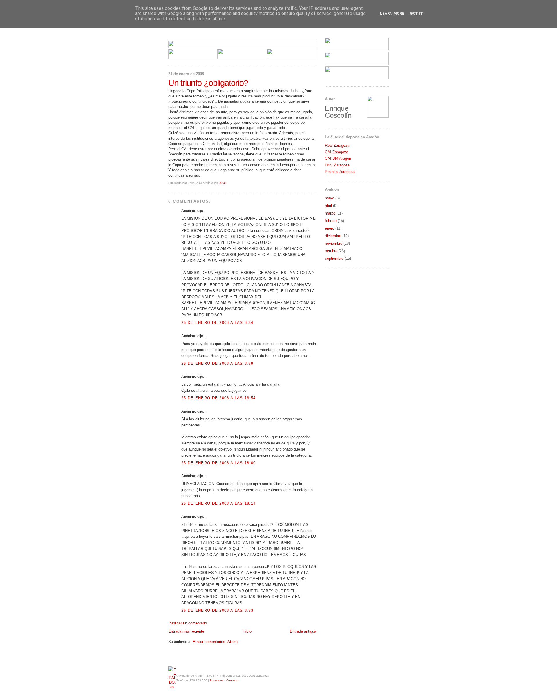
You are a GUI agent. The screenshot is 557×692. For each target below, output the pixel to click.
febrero (331, 221)
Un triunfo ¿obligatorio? (208, 83)
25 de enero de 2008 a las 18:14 (218, 503)
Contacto (232, 680)
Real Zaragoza (337, 145)
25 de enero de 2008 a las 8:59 (217, 363)
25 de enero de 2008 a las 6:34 (217, 322)
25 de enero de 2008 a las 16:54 (218, 398)
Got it (416, 13)
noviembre (333, 243)
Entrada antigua (303, 631)
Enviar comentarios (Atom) (215, 642)
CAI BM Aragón (338, 158)
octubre (331, 251)
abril (328, 206)
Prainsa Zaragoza (340, 172)
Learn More (392, 13)
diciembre (333, 236)
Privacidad (217, 680)
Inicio (247, 631)
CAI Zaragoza (336, 152)
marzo (330, 213)
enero (329, 228)
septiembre (334, 258)
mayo (329, 198)
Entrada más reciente (186, 631)
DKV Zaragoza (337, 165)
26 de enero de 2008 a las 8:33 (217, 610)
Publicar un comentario (187, 623)
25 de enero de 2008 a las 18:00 (218, 463)
